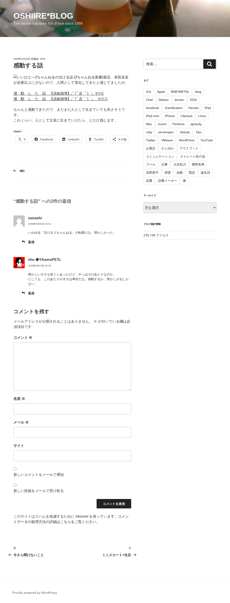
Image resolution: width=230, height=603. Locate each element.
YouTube (206, 140)
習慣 (167, 172)
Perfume (178, 124)
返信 (31, 242)
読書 (149, 180)
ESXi (193, 100)
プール (150, 164)
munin (162, 124)
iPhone (170, 116)
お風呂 (150, 148)
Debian (164, 100)
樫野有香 (198, 164)
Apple (161, 91)
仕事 (164, 164)
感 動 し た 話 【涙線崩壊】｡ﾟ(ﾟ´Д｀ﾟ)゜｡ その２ (60, 99)
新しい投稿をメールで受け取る (38, 491)
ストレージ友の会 (192, 156)
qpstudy (196, 124)
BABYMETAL (180, 91)
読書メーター (167, 180)
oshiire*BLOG (43, 15)
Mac (149, 124)
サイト (18, 446)
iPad (208, 108)
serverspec (166, 132)
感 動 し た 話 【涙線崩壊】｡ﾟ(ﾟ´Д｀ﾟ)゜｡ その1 (58, 93)
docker (179, 100)
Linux (202, 116)
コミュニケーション (160, 156)
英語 (192, 172)
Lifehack (186, 116)
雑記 (22, 170)
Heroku (193, 108)
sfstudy (185, 132)
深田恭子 (152, 172)
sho (42, 59)
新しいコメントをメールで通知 (38, 475)
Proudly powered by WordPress (34, 592)
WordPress (187, 140)
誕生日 (205, 172)
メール (21, 422)
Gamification (174, 108)
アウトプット (189, 148)
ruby (149, 132)
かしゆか (167, 148)
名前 (19, 399)
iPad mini (152, 116)
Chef (149, 100)
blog (198, 91)
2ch (148, 91)
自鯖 (180, 172)
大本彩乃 (179, 164)
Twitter (150, 140)
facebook (152, 108)
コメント (22, 337)
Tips (198, 132)
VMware (167, 140)
